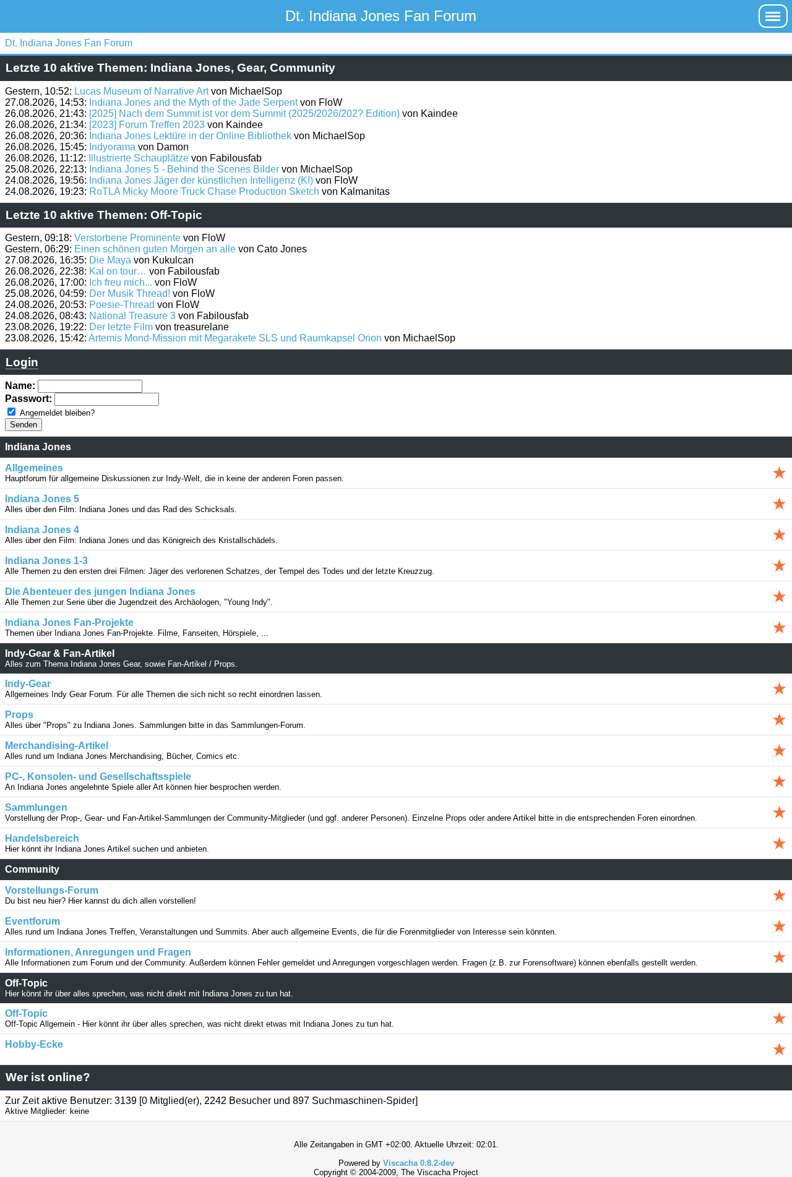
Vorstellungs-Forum (51, 890)
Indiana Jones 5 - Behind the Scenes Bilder (184, 169)
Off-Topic (26, 1013)
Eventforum (32, 921)
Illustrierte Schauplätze (138, 158)
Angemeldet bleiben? (57, 412)
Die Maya (110, 260)
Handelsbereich (42, 838)
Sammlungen (36, 807)
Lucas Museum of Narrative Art (141, 91)
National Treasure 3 (132, 315)
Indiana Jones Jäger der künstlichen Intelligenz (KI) (201, 180)
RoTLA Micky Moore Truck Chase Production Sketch (204, 191)
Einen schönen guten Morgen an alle (155, 249)
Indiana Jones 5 (42, 499)
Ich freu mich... (120, 282)
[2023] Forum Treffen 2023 (147, 124)
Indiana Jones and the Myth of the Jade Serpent (193, 102)
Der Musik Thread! (129, 293)
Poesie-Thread (122, 304)
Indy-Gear (28, 683)
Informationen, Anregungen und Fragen (98, 952)
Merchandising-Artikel (56, 745)
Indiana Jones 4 (42, 529)
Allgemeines (34, 468)
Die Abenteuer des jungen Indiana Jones (100, 591)
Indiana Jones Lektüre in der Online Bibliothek (190, 136)
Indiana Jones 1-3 (46, 560)
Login (22, 362)
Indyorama (112, 147)
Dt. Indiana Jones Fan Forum (380, 15)
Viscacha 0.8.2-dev (418, 1163)
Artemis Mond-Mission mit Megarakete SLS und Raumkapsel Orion (235, 338)
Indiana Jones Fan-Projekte (69, 622)
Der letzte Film (121, 327)
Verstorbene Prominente (127, 238)
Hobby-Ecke (34, 1044)
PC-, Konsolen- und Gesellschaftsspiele (98, 776)
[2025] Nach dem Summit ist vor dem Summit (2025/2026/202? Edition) (244, 113)
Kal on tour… (118, 271)
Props (19, 714)
